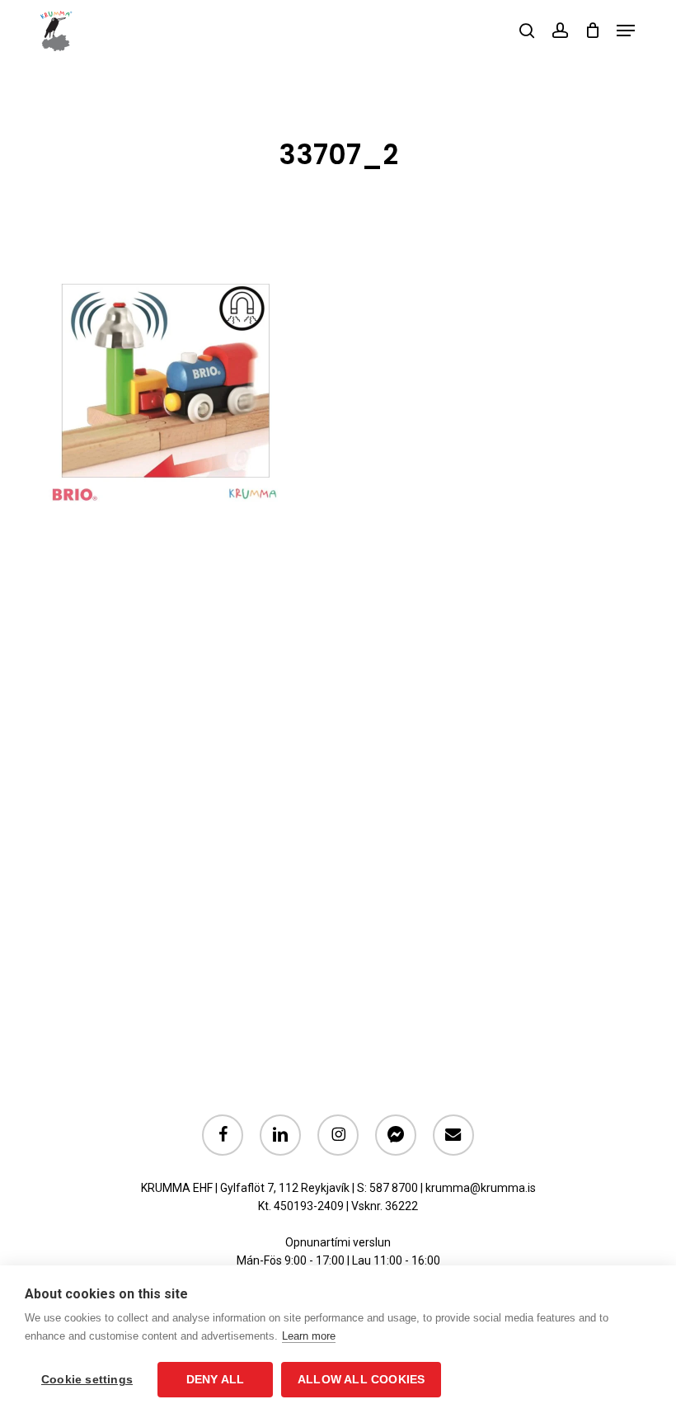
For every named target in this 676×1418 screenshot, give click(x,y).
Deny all (215, 1379)
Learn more (309, 1336)
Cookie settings (87, 1379)
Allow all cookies (361, 1379)
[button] (626, 30)
